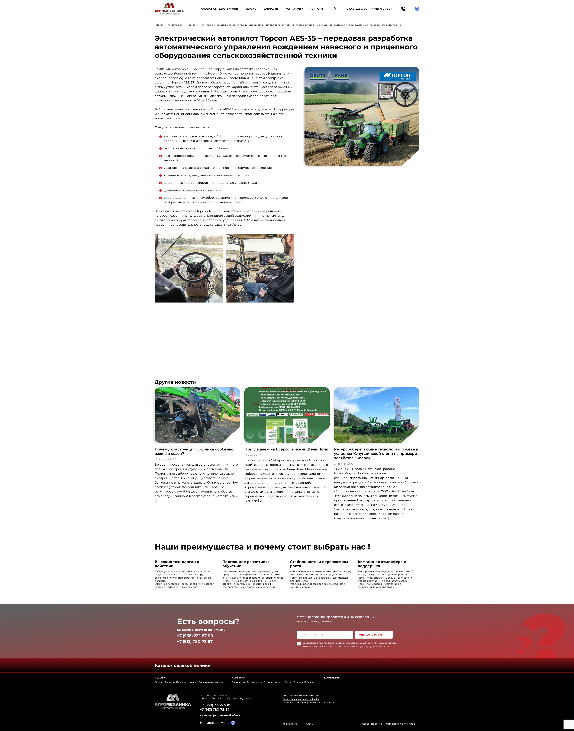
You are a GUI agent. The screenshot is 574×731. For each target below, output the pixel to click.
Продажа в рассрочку (211, 682)
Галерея (298, 682)
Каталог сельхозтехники (219, 8)
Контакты (317, 8)
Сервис (250, 8)
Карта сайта (290, 724)
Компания (293, 8)
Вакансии (309, 682)
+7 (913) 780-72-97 (381, 9)
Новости (191, 24)
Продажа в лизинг (186, 682)
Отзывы (268, 682)
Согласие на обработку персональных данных (308, 702)
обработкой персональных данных (377, 643)
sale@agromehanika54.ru (221, 715)
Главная (159, 24)
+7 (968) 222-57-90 (356, 9)
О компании (175, 24)
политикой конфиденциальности (337, 643)
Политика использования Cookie (301, 699)
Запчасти (271, 8)
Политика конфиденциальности (301, 695)
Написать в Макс (214, 723)
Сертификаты (254, 682)
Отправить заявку (371, 634)
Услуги (160, 677)
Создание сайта (372, 723)
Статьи (288, 682)
